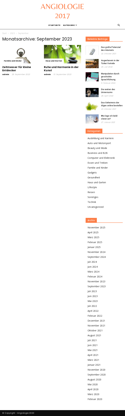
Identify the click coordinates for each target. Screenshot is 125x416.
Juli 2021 (92, 340)
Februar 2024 (95, 276)
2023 (12, 33)
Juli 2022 (92, 305)
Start (4, 33)
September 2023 (97, 286)
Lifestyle (92, 187)
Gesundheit (94, 177)
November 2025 (96, 227)
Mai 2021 (93, 350)
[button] (119, 25)
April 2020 (93, 389)
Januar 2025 (94, 247)
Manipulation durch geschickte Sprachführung (110, 77)
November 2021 (96, 325)
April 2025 (93, 232)
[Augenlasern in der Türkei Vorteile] (92, 63)
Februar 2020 (95, 399)
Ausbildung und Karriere (101, 138)
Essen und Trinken (98, 162)
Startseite (54, 25)
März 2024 (93, 271)
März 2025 (93, 237)
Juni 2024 (93, 266)
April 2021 (93, 355)
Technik (92, 202)
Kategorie (69, 25)
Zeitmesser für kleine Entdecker (16, 68)
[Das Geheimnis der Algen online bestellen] (92, 105)
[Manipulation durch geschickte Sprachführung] (92, 76)
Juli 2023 (92, 291)
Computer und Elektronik (101, 157)
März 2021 (93, 359)
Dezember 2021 (96, 320)
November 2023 (96, 281)
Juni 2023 (93, 296)
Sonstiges (93, 197)
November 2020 (96, 369)
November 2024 (96, 252)
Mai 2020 (93, 384)
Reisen (91, 192)
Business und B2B (98, 152)
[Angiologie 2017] (62, 10)
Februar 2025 (95, 242)
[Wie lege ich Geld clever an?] (92, 119)
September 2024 (97, 256)
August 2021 (94, 335)
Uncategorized (96, 206)
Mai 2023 (93, 301)
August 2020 (94, 379)
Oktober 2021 (95, 330)
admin (5, 74)
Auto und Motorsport (99, 143)
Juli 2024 (92, 261)
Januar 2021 (94, 364)
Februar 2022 (95, 315)
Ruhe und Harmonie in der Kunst (61, 68)
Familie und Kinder (13, 61)
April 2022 (93, 310)
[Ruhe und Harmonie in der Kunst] (62, 54)
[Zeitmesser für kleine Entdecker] (20, 54)
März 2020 (93, 394)
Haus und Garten (54, 61)
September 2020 (97, 374)
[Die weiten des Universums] (92, 92)
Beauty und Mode (97, 148)
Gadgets (92, 172)
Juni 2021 (93, 345)
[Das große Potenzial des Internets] (92, 50)
